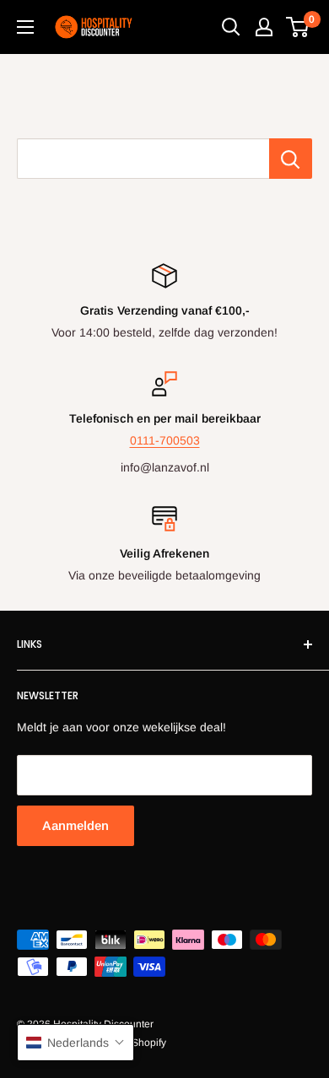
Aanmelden (75, 825)
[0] (298, 27)
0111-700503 (165, 440)
